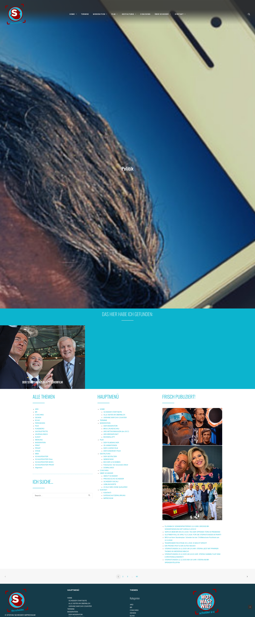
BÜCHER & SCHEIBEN (111, 462)
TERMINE (85, 14)
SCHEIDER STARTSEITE (112, 412)
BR (36, 412)
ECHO (37, 420)
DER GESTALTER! (110, 456)
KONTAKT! (107, 493)
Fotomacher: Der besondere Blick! (115, 465)
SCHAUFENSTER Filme (44, 459)
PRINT (37, 445)
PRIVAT (38, 448)
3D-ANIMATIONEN (110, 445)
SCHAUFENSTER (41, 456)
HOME (72, 14)
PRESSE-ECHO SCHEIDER (113, 479)
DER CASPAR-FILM (110, 448)
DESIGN (38, 417)
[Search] (63, 495)
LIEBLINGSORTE (109, 484)
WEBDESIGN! (108, 459)
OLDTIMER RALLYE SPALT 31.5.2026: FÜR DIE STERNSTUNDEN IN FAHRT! (193, 535)
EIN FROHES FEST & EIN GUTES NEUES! (180, 546)
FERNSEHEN (40, 423)
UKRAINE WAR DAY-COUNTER (115, 417)
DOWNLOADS (108, 468)
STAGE (37, 451)
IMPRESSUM (108, 498)
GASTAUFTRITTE (41, 431)
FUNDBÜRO (39, 429)
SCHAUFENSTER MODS (44, 462)
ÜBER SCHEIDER (162, 14)
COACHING (145, 14)
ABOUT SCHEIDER (110, 476)
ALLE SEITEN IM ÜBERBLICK (114, 415)
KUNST (38, 437)
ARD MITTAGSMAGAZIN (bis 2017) (116, 431)
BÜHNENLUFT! (109, 437)
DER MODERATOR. (110, 426)
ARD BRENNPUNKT (110, 434)
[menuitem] (73, 14)
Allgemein (38, 468)
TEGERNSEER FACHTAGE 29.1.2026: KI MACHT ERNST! (186, 543)
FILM (113, 14)
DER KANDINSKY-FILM (112, 451)
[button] (249, 14)
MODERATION (99, 14)
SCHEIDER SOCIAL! (110, 481)
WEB (37, 454)
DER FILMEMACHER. (111, 443)
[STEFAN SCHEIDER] (15, 14)
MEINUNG (39, 440)
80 (137, 577)
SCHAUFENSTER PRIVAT (44, 465)
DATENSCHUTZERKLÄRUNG (114, 495)
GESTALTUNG (128, 14)
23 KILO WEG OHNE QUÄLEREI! (115, 487)
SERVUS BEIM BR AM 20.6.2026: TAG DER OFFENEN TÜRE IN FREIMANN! (192, 532)
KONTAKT (179, 14)
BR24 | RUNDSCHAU (111, 429)
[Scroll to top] (250, 607)
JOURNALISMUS (41, 434)
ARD (37, 409)
